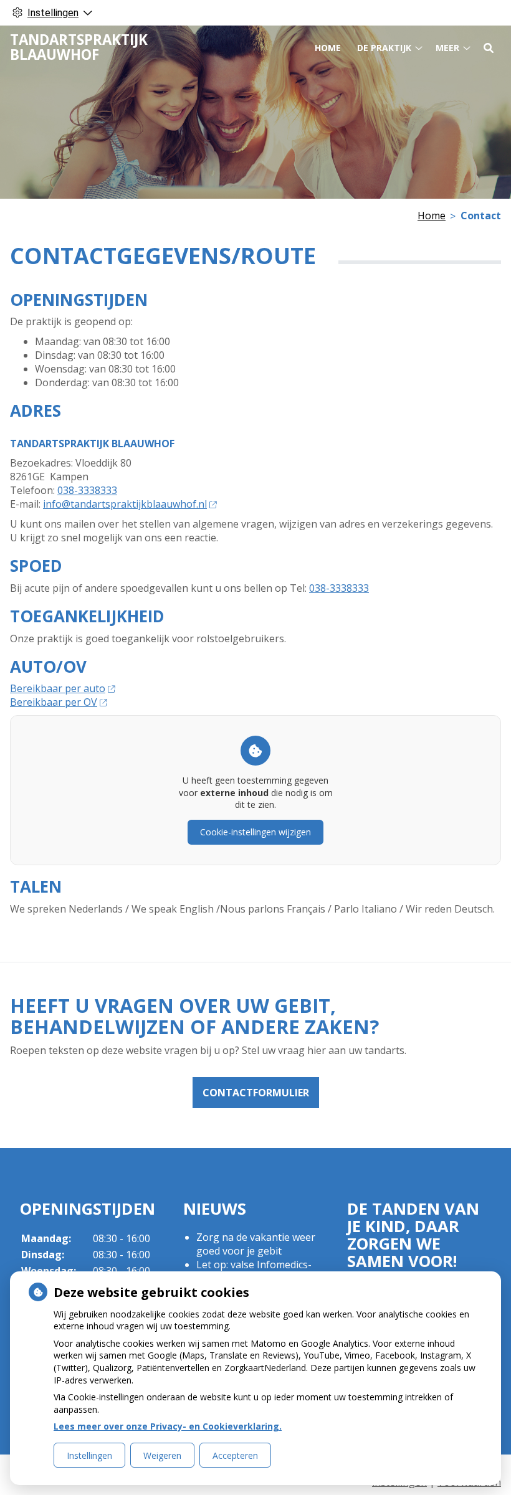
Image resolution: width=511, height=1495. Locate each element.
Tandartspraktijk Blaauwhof (79, 47)
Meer (447, 48)
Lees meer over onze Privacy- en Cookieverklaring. (168, 1426)
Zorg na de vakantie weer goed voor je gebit (255, 1244)
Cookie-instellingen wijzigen (255, 832)
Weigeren (162, 1455)
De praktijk (384, 48)
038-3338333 (87, 490)
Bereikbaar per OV (53, 702)
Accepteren (235, 1455)
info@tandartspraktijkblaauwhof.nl (125, 504)
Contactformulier (256, 1092)
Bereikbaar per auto (57, 688)
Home (328, 48)
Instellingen (89, 1455)
